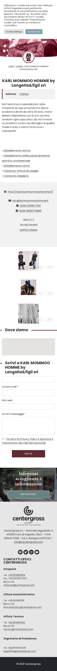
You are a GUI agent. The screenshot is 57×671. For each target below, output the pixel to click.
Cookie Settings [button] (14, 31)
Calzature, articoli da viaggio (20, 171)
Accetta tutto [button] (34, 31)
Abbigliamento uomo (16, 166)
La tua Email (10, 387)
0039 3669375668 (30, 211)
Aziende (19, 66)
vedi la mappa (28, 230)
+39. (10, 647)
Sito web (7, 400)
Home (11, 66)
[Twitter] (25, 552)
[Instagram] (31, 552)
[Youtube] (37, 552)
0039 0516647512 (30, 206)
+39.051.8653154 (16, 575)
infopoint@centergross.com (19, 585)
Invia (29, 453)
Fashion (24, 94)
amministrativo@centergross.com (22, 607)
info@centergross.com (28, 542)
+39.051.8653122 (16, 622)
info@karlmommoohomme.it (30, 201)
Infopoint (28, 494)
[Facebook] (20, 552)
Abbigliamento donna (16, 150)
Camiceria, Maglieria (16, 176)
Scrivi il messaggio (14, 414)
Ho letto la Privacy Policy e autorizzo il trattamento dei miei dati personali (27, 441)
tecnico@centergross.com (18, 629)
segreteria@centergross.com (19, 651)
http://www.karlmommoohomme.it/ (30, 192)
